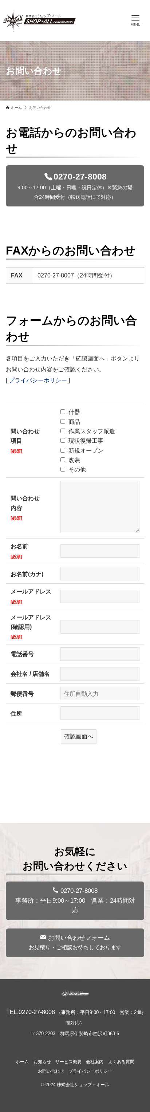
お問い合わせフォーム (75, 942)
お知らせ (42, 1061)
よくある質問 (121, 1061)
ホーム (22, 1061)
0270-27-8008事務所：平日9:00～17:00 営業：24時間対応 (75, 900)
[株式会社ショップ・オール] (39, 20)
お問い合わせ (51, 1071)
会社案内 (94, 1061)
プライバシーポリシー (38, 380)
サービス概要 (68, 1061)
